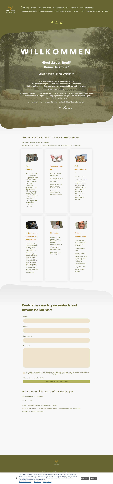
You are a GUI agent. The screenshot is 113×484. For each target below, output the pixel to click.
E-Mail (25, 326)
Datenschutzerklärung (25, 482)
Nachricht (26, 346)
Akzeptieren (84, 478)
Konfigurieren (47, 482)
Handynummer (27, 336)
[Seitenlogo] (10, 9)
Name (25, 316)
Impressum (37, 482)
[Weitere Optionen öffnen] (69, 471)
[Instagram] (56, 22)
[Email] (61, 22)
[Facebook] (52, 22)
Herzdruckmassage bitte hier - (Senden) (56, 381)
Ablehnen (93, 478)
